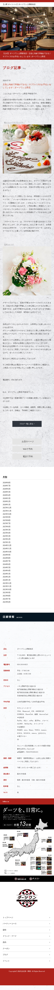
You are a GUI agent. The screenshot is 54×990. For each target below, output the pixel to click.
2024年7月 (7, 561)
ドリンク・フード (10, 936)
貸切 (4, 930)
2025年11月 (7, 511)
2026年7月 (7, 486)
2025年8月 (7, 520)
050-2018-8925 (22, 664)
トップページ (8, 917)
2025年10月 (7, 514)
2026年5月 (7, 492)
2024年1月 (7, 580)
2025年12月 (7, 508)
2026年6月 (7, 489)
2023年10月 (7, 589)
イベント (6, 961)
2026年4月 (7, 495)
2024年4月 (7, 571)
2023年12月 (7, 583)
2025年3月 (7, 536)
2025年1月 (7, 542)
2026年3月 (7, 498)
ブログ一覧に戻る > (27, 424)
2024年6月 (7, 564)
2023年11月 (7, 586)
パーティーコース (10, 924)
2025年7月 (7, 523)
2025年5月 (7, 530)
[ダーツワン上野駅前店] (27, 898)
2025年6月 (7, 527)
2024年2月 (7, 577)
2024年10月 (7, 552)
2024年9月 (7, 555)
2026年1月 (7, 505)
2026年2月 (7, 501)
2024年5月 (7, 567)
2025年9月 (7, 517)
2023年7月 (7, 599)
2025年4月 (7, 533)
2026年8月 (7, 483)
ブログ (5, 955)
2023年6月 (7, 602)
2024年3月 (7, 574)
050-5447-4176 (16, 380)
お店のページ (28, 441)
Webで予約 (28, 449)
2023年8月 (7, 596)
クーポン (6, 948)
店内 (4, 942)
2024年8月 (7, 558)
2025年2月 (7, 539)
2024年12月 (7, 545)
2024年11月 (7, 549)
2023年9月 (7, 593)
